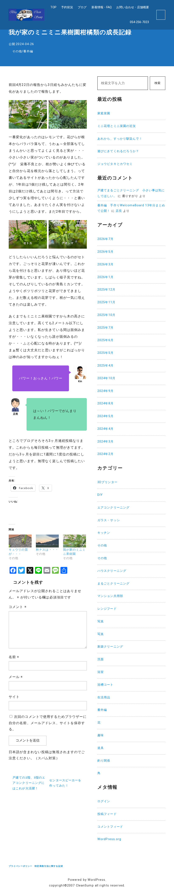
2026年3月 (105, 264)
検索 (157, 83)
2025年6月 (105, 340)
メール (16, 677)
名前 (14, 657)
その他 (17, 51)
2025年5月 (105, 353)
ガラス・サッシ (108, 520)
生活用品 (103, 697)
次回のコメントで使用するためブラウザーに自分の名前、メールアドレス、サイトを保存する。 (48, 723)
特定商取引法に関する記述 (49, 866)
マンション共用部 (110, 596)
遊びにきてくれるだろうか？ (118, 151)
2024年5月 (105, 416)
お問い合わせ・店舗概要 (132, 7)
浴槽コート (105, 684)
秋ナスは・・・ (47, 549)
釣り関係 (103, 760)
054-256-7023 (139, 22)
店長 (119, 211)
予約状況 (67, 7)
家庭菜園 (103, 113)
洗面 (100, 659)
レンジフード (107, 609)
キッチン (103, 533)
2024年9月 (105, 391)
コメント (18, 607)
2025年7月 (105, 327)
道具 (100, 748)
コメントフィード (110, 826)
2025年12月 (106, 289)
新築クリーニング (110, 646)
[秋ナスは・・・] (47, 541)
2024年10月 (106, 378)
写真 (100, 621)
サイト (14, 697)
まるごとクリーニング (113, 583)
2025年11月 (106, 302)
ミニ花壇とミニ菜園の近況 (116, 126)
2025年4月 (105, 365)
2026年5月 (105, 252)
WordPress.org (109, 839)
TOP (53, 7)
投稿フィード (107, 814)
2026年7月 (105, 239)
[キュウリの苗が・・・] (20, 541)
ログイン (103, 801)
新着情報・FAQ (101, 7)
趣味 (100, 735)
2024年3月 (105, 441)
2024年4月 (105, 429)
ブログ (82, 7)
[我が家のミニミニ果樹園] (74, 541)
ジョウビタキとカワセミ (115, 164)
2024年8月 (105, 403)
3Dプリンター (107, 482)
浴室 (100, 672)
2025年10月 (106, 315)
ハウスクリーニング (111, 571)
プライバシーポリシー (20, 866)
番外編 (28, 51)
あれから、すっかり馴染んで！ (119, 139)
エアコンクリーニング (113, 507)
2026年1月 (105, 277)
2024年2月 (105, 454)
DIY (100, 495)
